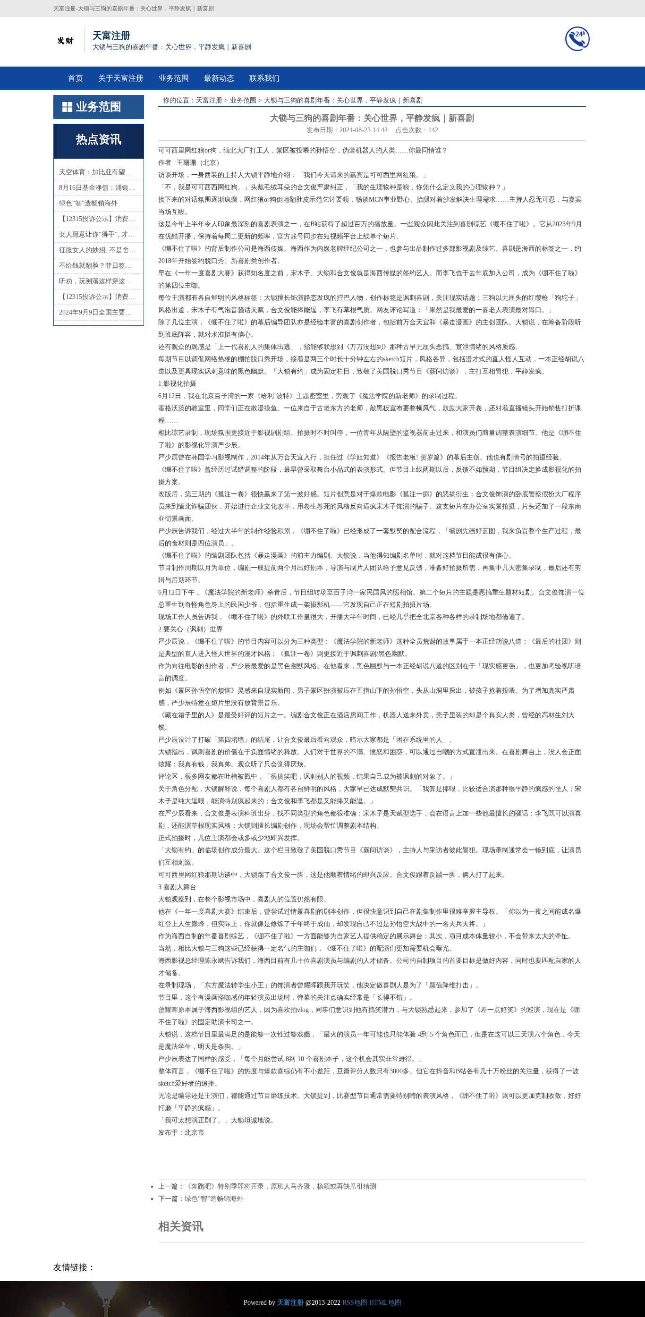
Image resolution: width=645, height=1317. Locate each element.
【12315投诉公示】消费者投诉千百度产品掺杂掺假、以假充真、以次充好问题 (98, 218)
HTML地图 (385, 1302)
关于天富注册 (121, 78)
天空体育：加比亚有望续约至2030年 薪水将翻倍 (98, 172)
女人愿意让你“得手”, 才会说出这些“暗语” (98, 234)
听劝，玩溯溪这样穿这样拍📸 (98, 281)
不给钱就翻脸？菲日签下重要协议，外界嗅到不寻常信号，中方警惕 (98, 265)
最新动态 (219, 78)
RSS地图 (354, 1302)
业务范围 (174, 78)
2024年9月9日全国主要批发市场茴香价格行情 (98, 312)
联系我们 (264, 78)
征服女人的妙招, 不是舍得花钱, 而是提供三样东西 (98, 250)
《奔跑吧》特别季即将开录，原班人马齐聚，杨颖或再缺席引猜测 (280, 1186)
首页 (75, 78)
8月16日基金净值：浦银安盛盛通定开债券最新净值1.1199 (98, 187)
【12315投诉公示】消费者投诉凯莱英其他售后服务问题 (98, 296)
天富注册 (209, 100)
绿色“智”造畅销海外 (88, 203)
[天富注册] (65, 39)
